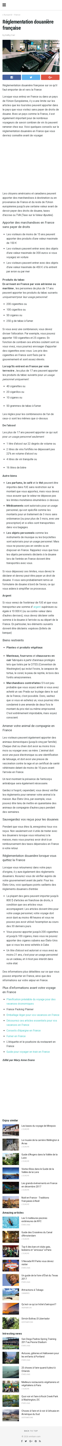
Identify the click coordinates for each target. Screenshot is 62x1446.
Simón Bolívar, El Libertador (35, 1318)
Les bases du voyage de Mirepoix (38, 1126)
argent (37, 606)
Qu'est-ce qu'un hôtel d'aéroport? (38, 1304)
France (17, 15)
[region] (31, 165)
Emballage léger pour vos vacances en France (32, 1015)
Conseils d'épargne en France (23, 1030)
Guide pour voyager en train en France (28, 1051)
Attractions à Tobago (32, 1290)
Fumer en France (16, 1036)
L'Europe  (7, 15)
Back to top (31, 1431)
